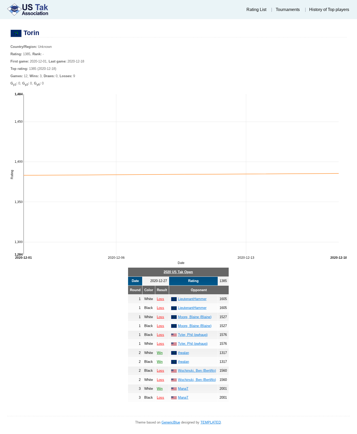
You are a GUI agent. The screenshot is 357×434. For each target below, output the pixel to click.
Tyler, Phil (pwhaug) (193, 335)
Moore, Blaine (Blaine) (194, 317)
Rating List (256, 9)
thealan (183, 353)
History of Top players (329, 9)
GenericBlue (171, 422)
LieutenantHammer (192, 299)
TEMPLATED (210, 422)
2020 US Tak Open (178, 272)
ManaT (183, 389)
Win (160, 353)
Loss (160, 299)
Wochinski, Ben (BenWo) (197, 371)
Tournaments (288, 9)
